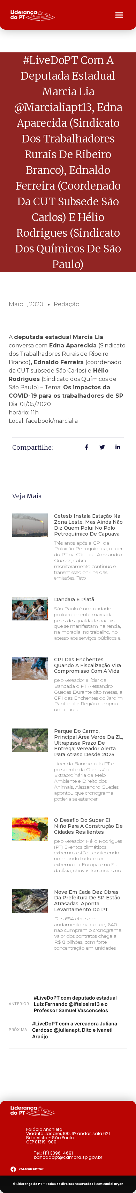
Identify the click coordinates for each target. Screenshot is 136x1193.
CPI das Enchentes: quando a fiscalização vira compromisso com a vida (87, 665)
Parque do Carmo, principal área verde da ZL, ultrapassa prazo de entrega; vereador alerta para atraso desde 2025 (88, 743)
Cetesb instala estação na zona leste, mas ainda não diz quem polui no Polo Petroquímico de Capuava (88, 525)
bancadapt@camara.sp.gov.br (68, 1157)
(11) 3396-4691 (58, 1153)
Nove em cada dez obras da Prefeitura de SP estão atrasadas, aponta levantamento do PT (87, 901)
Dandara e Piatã (74, 599)
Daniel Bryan (113, 1184)
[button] (119, 15)
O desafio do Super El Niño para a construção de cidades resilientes (88, 826)
